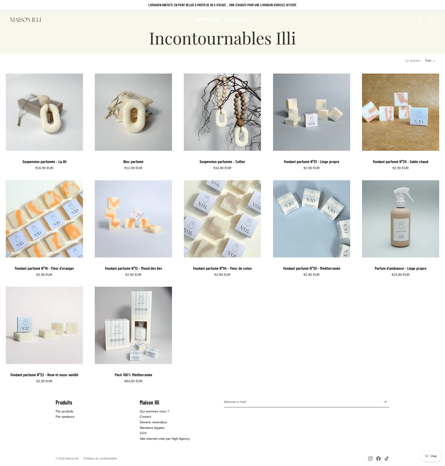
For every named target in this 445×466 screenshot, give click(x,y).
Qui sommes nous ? (154, 411)
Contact (145, 416)
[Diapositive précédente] (13, 112)
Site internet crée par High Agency (165, 438)
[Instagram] (370, 458)
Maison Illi (72, 458)
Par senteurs (65, 416)
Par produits (64, 411)
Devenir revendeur (153, 422)
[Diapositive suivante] (76, 112)
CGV (143, 433)
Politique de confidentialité (100, 458)
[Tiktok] (386, 458)
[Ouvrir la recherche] (411, 20)
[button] (430, 61)
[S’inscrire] (385, 402)
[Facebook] (378, 458)
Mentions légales (152, 428)
